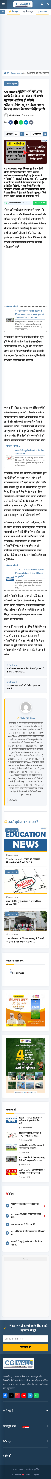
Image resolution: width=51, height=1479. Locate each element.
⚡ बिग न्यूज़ (13, 11)
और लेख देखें (13, 800)
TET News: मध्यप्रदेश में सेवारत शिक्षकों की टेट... (24, 1216)
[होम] (2, 12)
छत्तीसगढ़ (43, 11)
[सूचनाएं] (42, 4)
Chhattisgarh (16, 73)
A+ (27, 134)
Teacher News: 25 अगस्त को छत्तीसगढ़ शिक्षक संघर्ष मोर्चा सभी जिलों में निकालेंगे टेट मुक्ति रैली (29, 573)
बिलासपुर (29, 11)
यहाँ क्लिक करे (40, 202)
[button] (3, 4)
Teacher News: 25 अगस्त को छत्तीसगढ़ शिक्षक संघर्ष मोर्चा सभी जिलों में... (23, 860)
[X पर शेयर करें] (16, 122)
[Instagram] (17, 1395)
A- (16, 134)
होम (7, 73)
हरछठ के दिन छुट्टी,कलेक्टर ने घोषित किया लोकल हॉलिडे (29, 452)
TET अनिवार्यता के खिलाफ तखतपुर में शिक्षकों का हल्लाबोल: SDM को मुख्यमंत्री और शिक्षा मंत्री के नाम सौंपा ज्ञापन (29, 314)
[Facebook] (10, 122)
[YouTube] (23, 1395)
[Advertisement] (25, 43)
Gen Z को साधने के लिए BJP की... (21, 1224)
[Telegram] (26, 122)
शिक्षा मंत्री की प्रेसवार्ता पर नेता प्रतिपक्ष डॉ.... (23, 1205)
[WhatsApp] (21, 122)
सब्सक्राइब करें (25, 1347)
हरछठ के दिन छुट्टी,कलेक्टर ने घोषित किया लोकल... (24, 1243)
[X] (11, 1395)
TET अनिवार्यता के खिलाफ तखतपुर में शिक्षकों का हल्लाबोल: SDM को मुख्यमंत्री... (25, 940)
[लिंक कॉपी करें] (31, 122)
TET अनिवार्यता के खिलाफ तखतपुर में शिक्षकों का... (26, 1233)
